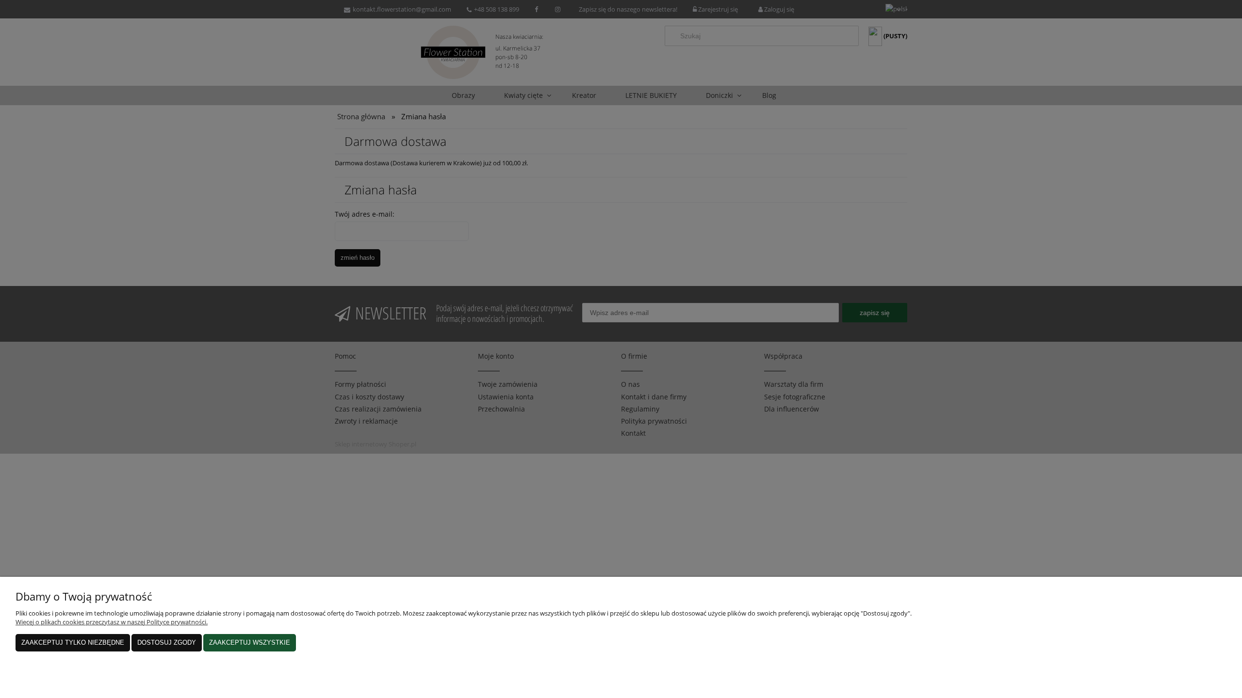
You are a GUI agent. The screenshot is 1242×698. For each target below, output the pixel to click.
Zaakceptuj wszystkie (249, 642)
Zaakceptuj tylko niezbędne (72, 642)
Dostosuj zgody (166, 642)
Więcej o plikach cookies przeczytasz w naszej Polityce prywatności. (112, 622)
